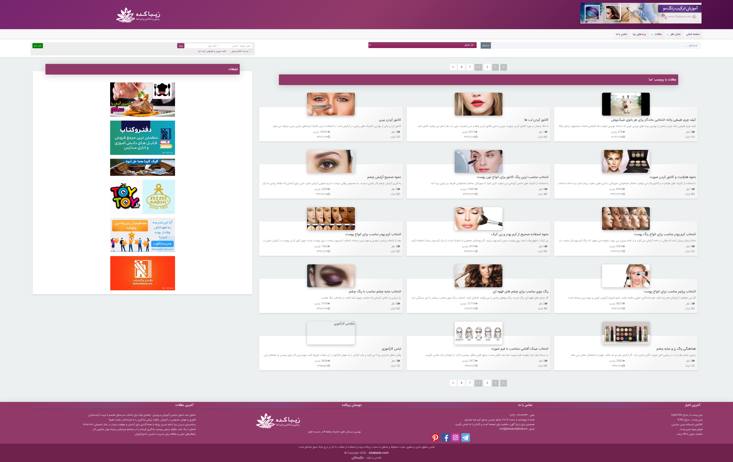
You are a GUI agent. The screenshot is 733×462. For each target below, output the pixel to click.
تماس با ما (621, 34)
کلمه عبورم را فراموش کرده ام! (212, 51)
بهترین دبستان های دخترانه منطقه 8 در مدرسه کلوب (334, 432)
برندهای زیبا (639, 34)
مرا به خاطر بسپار (240, 51)
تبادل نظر (675, 34)
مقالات (658, 34)
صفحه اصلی (693, 34)
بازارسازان (358, 457)
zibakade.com (379, 453)
